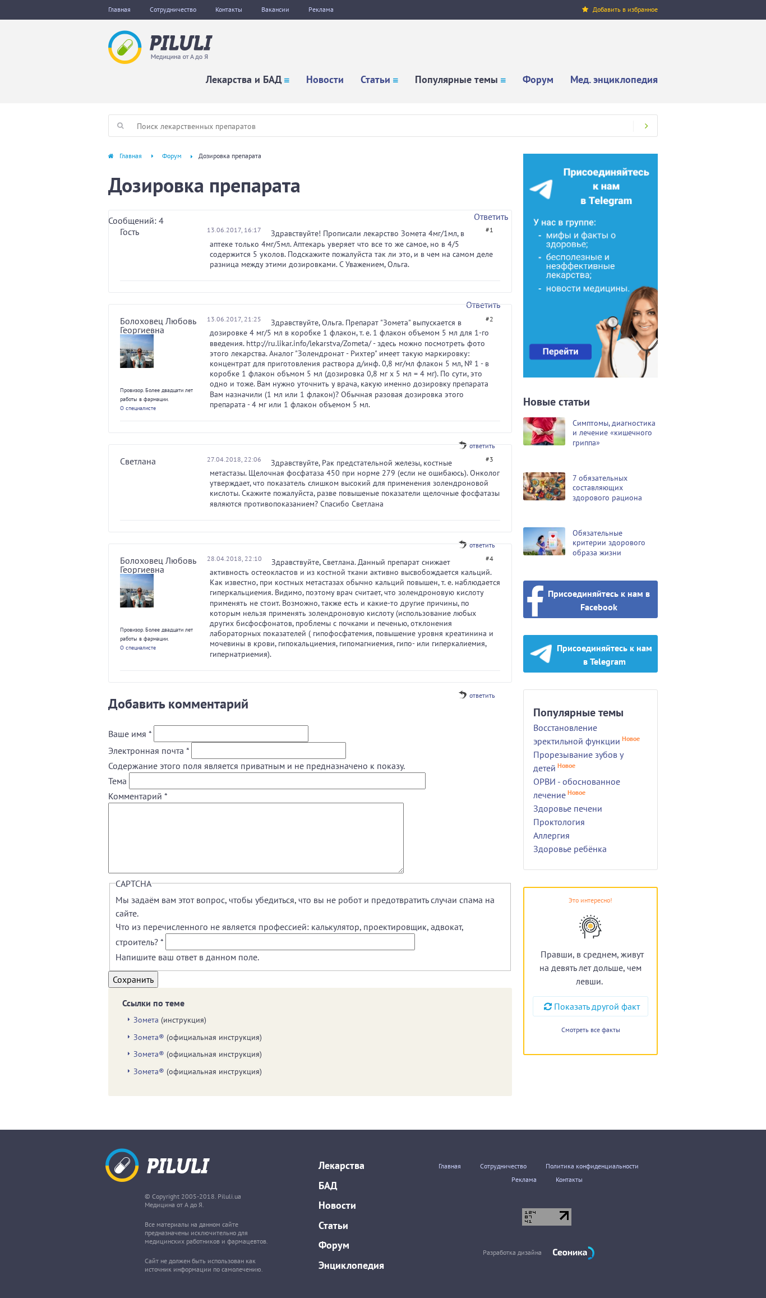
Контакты (228, 9)
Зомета (146, 1020)
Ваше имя (129, 733)
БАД (328, 1185)
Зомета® (148, 1037)
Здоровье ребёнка (570, 848)
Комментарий (138, 796)
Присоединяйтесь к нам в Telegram (604, 654)
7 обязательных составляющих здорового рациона (607, 488)
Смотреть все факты (590, 1029)
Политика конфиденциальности (592, 1166)
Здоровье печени (567, 808)
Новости (325, 79)
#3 (489, 459)
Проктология (559, 821)
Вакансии (275, 9)
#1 (489, 229)
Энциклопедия (351, 1265)
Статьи (375, 79)
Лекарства (341, 1165)
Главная (119, 9)
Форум (538, 79)
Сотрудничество (173, 9)
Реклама (321, 9)
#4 (489, 558)
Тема (118, 780)
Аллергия (551, 835)
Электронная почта (148, 750)
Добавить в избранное (625, 9)
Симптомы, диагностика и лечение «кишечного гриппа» (614, 433)
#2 (489, 319)
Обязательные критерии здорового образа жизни (609, 543)
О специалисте (138, 408)
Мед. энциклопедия (614, 79)
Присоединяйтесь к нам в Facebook (599, 600)
